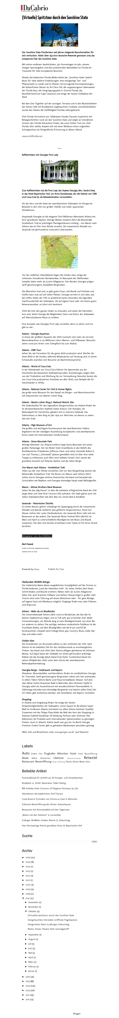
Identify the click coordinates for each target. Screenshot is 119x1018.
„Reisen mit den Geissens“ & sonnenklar (41, 815)
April (31, 957)
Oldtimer (58, 758)
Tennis (68, 761)
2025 (28, 861)
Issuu (36, 569)
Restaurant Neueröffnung (36, 761)
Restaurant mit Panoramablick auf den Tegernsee (45, 809)
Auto (25, 753)
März (31, 961)
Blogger (77, 1013)
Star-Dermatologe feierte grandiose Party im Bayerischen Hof (52, 825)
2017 (28, 898)
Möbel (34, 758)
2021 (28, 880)
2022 (28, 875)
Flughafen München (56, 753)
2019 (28, 889)
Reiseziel (90, 757)
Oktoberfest (45, 758)
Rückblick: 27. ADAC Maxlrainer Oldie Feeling (44, 783)
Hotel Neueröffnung (87, 753)
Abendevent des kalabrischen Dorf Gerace (42, 793)
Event (34, 753)
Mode (25, 758)
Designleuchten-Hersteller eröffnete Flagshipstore (52, 919)
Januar (31, 971)
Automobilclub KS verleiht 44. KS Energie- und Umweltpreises (52, 777)
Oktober (32, 911)
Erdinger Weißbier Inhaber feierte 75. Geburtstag (46, 820)
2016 (28, 976)
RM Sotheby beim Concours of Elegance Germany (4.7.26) (50, 788)
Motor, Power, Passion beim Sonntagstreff (48, 928)
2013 (28, 990)
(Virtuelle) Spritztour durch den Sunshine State (51, 915)
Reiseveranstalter (74, 758)
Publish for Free (56, 569)
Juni (30, 948)
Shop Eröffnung (58, 762)
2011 (28, 999)
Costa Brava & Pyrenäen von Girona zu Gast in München (49, 799)
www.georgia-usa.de (64, 732)
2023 (28, 871)
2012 (28, 994)
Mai (30, 952)
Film (40, 753)
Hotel (73, 753)
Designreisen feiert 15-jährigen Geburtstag (48, 924)
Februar (32, 966)
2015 (28, 981)
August (32, 939)
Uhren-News (79, 761)
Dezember (33, 902)
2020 (28, 884)
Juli (30, 943)
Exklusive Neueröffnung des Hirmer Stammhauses (46, 804)
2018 (28, 893)
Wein (87, 761)
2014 (28, 985)
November (33, 906)
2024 (28, 866)
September (34, 934)
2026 (28, 857)
